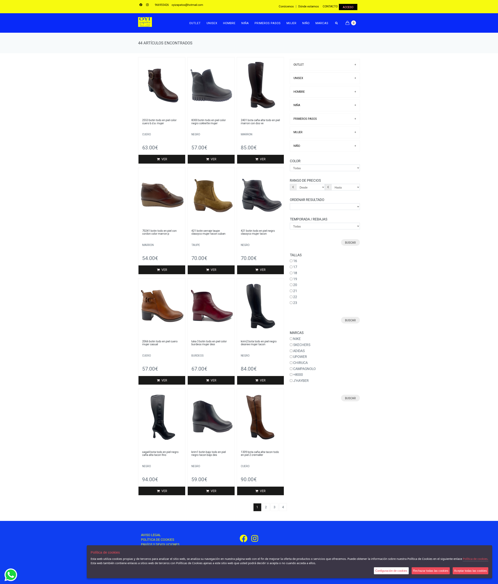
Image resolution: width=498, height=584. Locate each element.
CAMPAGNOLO (304, 369)
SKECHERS (301, 345)
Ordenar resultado (307, 200)
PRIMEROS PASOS (268, 23)
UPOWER (300, 357)
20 (295, 285)
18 (295, 273)
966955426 (162, 4)
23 (295, 303)
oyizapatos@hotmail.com (187, 4)
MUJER (291, 23)
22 (295, 297)
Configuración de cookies (391, 570)
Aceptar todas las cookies (470, 570)
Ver (164, 159)
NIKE (297, 339)
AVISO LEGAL (151, 535)
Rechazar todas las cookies (430, 570)
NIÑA (245, 23)
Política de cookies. (475, 559)
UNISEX (212, 23)
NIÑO (306, 23)
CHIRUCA (300, 363)
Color (295, 161)
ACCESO (348, 7)
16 (295, 261)
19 (295, 279)
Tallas (296, 255)
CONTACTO (330, 6)
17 (295, 267)
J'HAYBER (301, 381)
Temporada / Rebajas (308, 219)
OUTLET (195, 23)
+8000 (298, 375)
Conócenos (286, 6)
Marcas (322, 23)
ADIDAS (299, 351)
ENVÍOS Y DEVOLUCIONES (160, 544)
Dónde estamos (308, 6)
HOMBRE (229, 23)
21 (295, 291)
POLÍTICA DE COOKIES (157, 540)
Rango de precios (305, 180)
